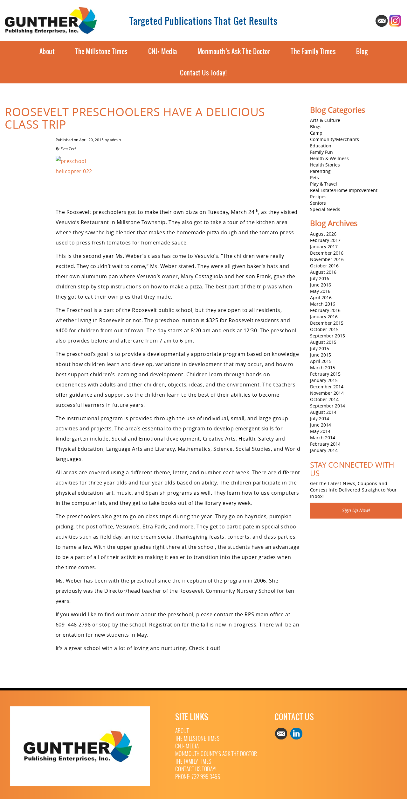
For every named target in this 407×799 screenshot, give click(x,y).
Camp (316, 133)
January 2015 (324, 380)
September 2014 (327, 406)
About (47, 51)
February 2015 (325, 374)
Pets (314, 177)
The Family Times (313, 51)
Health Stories (325, 165)
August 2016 (323, 272)
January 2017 (324, 247)
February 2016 (325, 310)
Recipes (318, 197)
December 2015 (326, 323)
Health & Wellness (329, 158)
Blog (362, 51)
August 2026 (323, 234)
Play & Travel (323, 184)
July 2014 (319, 418)
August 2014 (323, 412)
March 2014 (322, 438)
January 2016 (324, 317)
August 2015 (323, 342)
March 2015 (322, 367)
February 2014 (325, 444)
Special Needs (325, 209)
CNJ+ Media (162, 51)
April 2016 (321, 297)
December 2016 (326, 253)
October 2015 (324, 329)
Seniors (318, 203)
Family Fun (321, 152)
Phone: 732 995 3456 (197, 777)
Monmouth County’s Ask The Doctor (216, 754)
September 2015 (327, 336)
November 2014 (327, 393)
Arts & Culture (325, 120)
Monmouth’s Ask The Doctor (234, 51)
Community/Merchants (334, 139)
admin (115, 139)
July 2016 (319, 278)
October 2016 (324, 266)
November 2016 (327, 259)
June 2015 (320, 355)
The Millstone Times (101, 51)
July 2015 (319, 348)
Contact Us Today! (203, 73)
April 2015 (321, 361)
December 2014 (326, 387)
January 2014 (324, 450)
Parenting (320, 171)
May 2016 (320, 291)
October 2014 (324, 399)
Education (320, 146)
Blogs (315, 127)
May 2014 (320, 431)
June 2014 (320, 425)
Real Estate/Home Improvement (343, 190)
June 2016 (320, 285)
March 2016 (322, 304)
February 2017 (325, 240)
